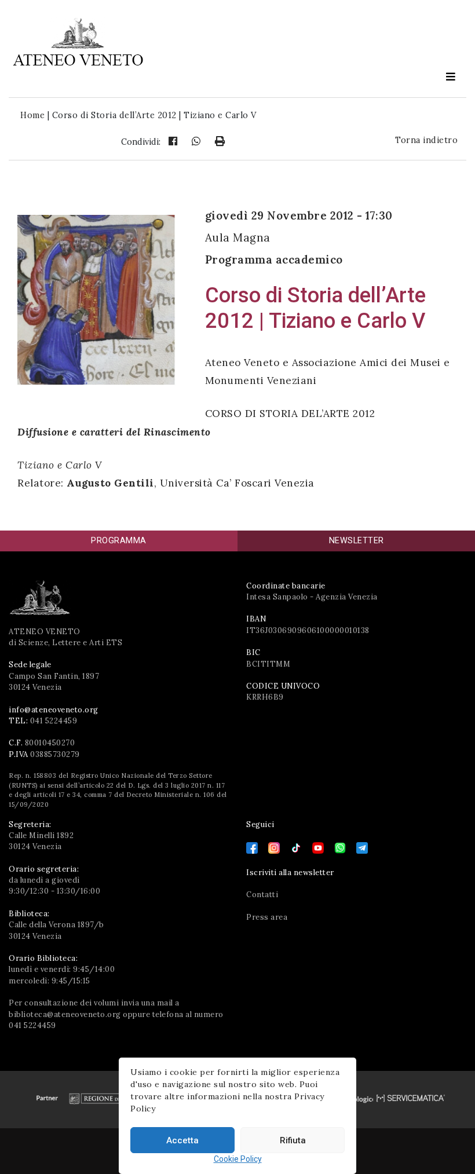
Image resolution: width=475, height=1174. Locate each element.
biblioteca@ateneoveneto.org (65, 1014)
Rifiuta (293, 1140)
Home (32, 115)
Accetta (182, 1140)
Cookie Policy (238, 1159)
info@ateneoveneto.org (53, 710)
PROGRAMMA (119, 541)
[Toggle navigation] (450, 76)
